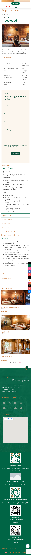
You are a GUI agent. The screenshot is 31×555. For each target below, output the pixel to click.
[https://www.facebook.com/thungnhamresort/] (29, 271)
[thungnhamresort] (29, 291)
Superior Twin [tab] (6, 215)
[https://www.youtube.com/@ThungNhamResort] (29, 274)
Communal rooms (6, 356)
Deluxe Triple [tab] (6, 228)
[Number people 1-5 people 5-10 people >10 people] (15, 138)
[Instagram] (10, 403)
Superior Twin (5, 332)
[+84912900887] (29, 268)
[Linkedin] (15, 403)
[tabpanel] (15, 74)
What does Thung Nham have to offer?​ (15, 500)
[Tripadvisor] (21, 403)
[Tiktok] (10, 408)
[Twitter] (21, 408)
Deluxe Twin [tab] (6, 224)
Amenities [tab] (6, 57)
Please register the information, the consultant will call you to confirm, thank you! (15, 145)
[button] (16, 6)
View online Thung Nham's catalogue (16, 538)
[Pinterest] (15, 408)
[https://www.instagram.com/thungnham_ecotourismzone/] (29, 283)
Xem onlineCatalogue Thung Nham (15, 518)
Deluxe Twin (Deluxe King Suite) (11, 307)
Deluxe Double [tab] (7, 220)
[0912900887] (29, 265)
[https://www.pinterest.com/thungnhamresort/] (29, 288)
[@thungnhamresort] (29, 277)
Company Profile (15, 465)
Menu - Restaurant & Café (15, 482)
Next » (19, 362)
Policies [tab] (4, 274)
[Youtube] (4, 408)
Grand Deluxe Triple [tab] (8, 232)
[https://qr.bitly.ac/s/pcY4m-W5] (29, 280)
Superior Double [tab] (7, 168)
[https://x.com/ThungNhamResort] (29, 285)
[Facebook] (4, 403)
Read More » (4, 311)
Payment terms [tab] (6, 278)
